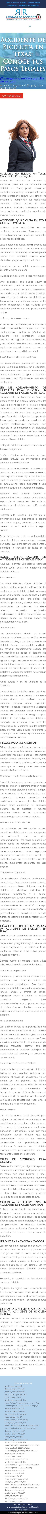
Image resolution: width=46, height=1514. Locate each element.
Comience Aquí (11, 95)
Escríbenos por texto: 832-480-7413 (29, 5)
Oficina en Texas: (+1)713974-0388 (16, 2)
